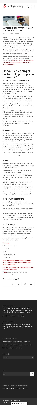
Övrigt (11, 33)
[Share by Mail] (31, 284)
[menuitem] (27, 7)
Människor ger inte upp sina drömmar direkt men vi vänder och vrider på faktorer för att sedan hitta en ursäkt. (18, 62)
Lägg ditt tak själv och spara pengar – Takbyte (12, 347)
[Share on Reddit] (25, 284)
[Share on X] (12, 284)
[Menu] (31, 7)
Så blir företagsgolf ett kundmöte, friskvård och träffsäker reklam (16, 341)
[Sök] (27, 7)
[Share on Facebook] (6, 284)
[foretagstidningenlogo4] (15, 7)
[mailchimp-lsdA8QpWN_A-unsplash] (16, 21)
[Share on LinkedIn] (18, 284)
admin (17, 33)
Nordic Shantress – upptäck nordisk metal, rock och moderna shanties (17, 344)
